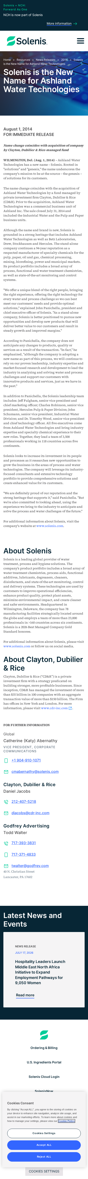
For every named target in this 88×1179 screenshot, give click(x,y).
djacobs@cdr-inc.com (30, 813)
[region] (44, 1129)
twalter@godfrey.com (30, 865)
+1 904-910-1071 (26, 760)
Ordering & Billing (44, 1048)
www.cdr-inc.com (54, 708)
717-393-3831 (24, 843)
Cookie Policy (66, 1121)
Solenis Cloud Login (44, 1077)
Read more (25, 995)
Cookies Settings (44, 1171)
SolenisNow (44, 1091)
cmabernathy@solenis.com (35, 771)
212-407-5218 (24, 801)
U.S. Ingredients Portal (44, 1062)
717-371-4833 (24, 854)
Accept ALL (44, 1144)
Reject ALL (44, 1156)
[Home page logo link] (44, 1034)
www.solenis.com (49, 526)
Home (7, 59)
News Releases (45, 59)
